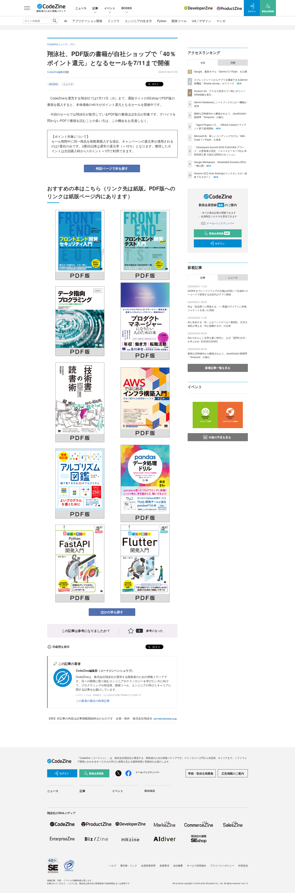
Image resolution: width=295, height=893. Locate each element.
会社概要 (178, 865)
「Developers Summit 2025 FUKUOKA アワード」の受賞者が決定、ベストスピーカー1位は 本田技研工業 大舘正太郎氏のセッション (220, 150)
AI (65, 21)
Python (161, 21)
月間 (232, 62)
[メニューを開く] (27, 8)
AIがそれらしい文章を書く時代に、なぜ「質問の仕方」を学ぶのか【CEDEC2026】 (218, 339)
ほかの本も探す (112, 612)
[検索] (54, 21)
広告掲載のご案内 (233, 773)
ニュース (80, 8)
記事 (95, 8)
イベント (109, 8)
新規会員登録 (219, 233)
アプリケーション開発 (87, 21)
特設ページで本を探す (112, 168)
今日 (202, 62)
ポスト (155, 84)
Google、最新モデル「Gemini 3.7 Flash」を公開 (220, 71)
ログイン (220, 243)
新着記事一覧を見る (217, 368)
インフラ (114, 21)
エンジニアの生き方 (138, 21)
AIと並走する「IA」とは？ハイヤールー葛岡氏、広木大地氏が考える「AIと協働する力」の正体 (217, 323)
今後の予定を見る (220, 437)
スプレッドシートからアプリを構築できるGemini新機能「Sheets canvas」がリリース (221, 81)
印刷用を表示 (61, 647)
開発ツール (179, 21)
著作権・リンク (128, 865)
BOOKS (126, 8)
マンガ (220, 21)
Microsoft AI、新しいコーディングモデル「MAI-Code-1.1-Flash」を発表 (219, 137)
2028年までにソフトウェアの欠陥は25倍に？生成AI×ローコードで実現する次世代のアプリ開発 (218, 292)
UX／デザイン (201, 21)
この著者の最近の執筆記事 (93, 701)
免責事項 (164, 865)
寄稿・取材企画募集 (200, 773)
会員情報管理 (148, 865)
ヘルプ (112, 865)
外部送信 (243, 865)
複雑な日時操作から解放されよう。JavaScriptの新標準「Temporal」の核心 (220, 115)
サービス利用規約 (196, 865)
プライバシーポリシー (222, 865)
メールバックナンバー (220, 223)
